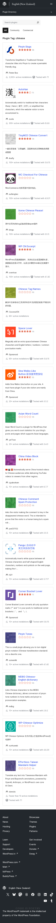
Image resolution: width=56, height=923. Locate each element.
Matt (6, 867)
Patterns (33, 831)
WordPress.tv (10, 853)
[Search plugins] (38, 22)
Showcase (34, 817)
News (5, 821)
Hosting (6, 826)
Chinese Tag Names (29, 289)
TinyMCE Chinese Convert (32, 135)
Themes (33, 821)
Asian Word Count (28, 413)
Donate (34, 849)
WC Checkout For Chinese (32, 174)
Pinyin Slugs (24, 46)
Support (6, 844)
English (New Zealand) (19, 888)
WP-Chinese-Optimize (30, 722)
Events (32, 844)
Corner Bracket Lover (30, 591)
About (5, 817)
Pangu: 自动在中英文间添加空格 (27, 547)
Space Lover (25, 328)
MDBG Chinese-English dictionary (28, 678)
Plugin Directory (9, 12)
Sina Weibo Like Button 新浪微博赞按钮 (30, 372)
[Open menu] (52, 4)
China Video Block (28, 456)
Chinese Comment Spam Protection (28, 500)
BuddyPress (10, 876)
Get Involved (35, 839)
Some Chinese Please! (30, 210)
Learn (5, 839)
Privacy (6, 831)
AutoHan (23, 89)
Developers (8, 849)
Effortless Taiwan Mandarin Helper (28, 763)
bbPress (8, 871)
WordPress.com (11, 862)
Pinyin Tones (25, 634)
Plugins (32, 826)
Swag (33, 853)
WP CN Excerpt (26, 246)
